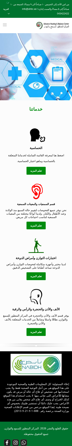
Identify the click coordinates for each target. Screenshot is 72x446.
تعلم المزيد (36, 170)
